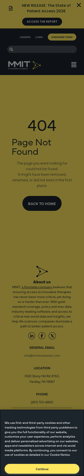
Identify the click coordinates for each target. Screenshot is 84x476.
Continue (42, 469)
